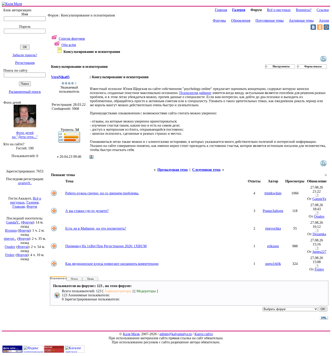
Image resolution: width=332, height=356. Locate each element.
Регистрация (25, 63)
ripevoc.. (10, 238)
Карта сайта (203, 334)
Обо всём (68, 45)
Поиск (74, 278)
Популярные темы (269, 20)
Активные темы (301, 20)
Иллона (11, 230)
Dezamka (319, 234)
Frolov (10, 255)
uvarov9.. (25, 183)
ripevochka (273, 228)
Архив (324, 20)
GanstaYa (319, 199)
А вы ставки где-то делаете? (87, 211)
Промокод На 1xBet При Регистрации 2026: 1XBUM (106, 246)
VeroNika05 (60, 77)
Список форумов (72, 38)
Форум (31, 206)
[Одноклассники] (320, 27)
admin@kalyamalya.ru (175, 334)
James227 (319, 252)
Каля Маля (131, 334)
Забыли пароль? (24, 55)
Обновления (240, 20)
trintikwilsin (272, 193)
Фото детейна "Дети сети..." (25, 135)
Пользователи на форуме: (63, 278)
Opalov (10, 247)
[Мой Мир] (326, 27)
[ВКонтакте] (313, 27)
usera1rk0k (273, 264)
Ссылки (323, 10)
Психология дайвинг (195, 93)
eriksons (273, 246)
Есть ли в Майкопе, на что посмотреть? (95, 228)
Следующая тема (206, 170)
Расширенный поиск (25, 92)
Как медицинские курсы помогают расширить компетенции (112, 264)
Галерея (32, 202)
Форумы (219, 20)
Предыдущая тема (172, 170)
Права (90, 278)
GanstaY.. (13, 222)
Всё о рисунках (279, 10)
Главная (18, 206)
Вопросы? (303, 10)
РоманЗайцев (273, 211)
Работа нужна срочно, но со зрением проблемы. (102, 193)
